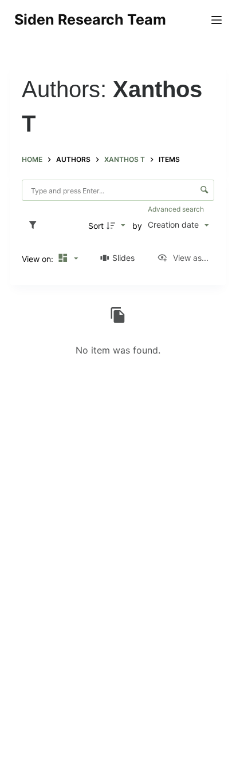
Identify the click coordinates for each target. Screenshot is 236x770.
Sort (96, 226)
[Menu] (216, 20)
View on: (39, 259)
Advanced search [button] (177, 209)
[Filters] (35, 225)
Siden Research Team (90, 19)
